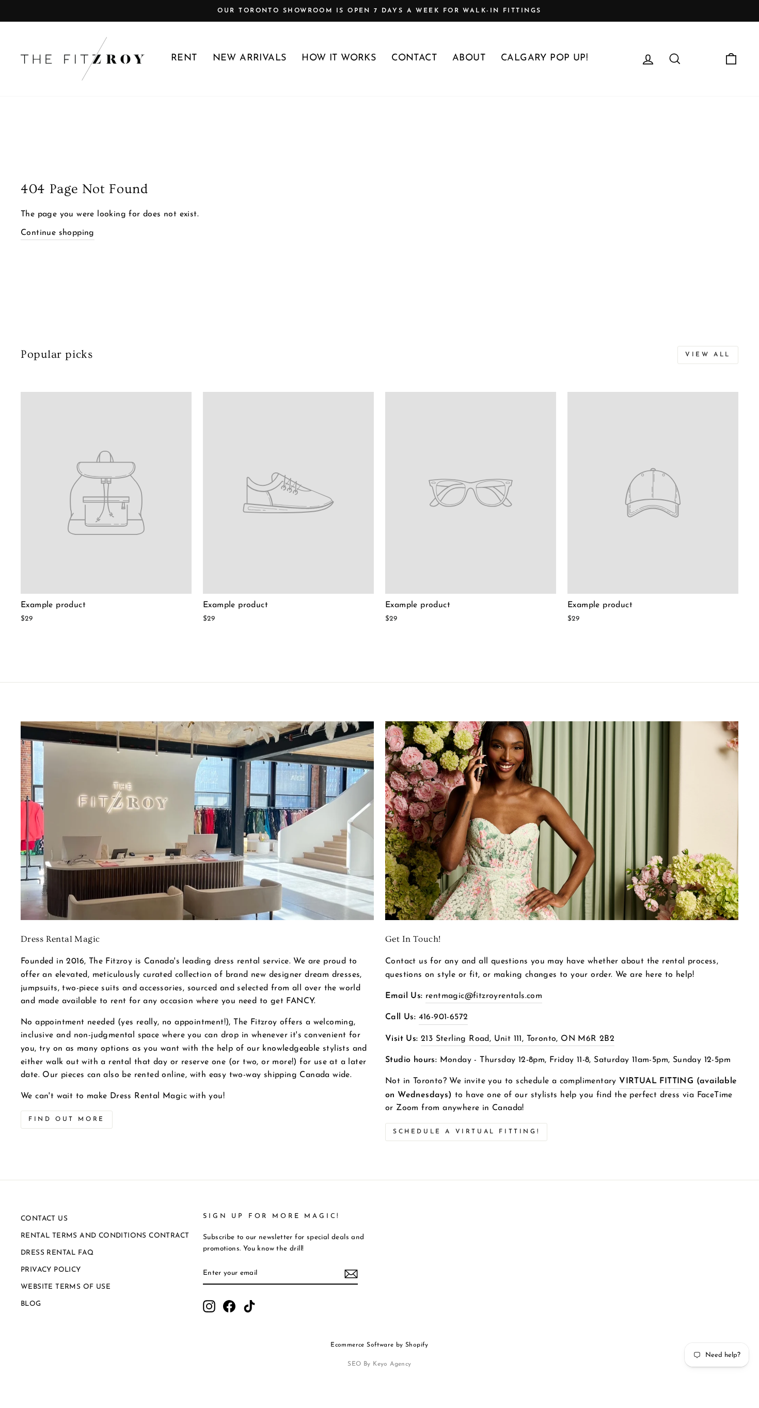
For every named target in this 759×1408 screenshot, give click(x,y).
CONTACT (414, 58)
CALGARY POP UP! (544, 58)
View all (708, 355)
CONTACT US (44, 1218)
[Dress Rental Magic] (197, 820)
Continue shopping (57, 233)
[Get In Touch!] (561, 820)
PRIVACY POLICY (51, 1270)
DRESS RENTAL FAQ (57, 1252)
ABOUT (468, 58)
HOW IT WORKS (339, 58)
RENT (184, 58)
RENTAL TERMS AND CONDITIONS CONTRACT (105, 1235)
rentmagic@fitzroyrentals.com (483, 996)
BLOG (31, 1304)
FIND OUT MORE (66, 1119)
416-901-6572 (443, 1017)
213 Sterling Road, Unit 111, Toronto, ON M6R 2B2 (517, 1039)
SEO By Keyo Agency (379, 1364)
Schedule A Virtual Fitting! (466, 1132)
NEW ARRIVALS (250, 58)
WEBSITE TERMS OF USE (65, 1287)
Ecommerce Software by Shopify (379, 1345)
